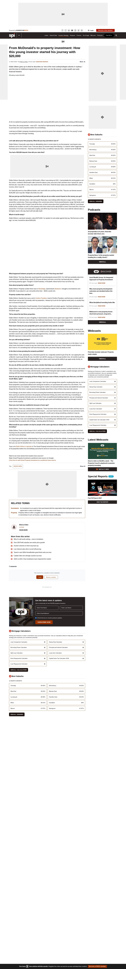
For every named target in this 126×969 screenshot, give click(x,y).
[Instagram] (75, 30)
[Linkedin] (69, 30)
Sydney (78, 67)
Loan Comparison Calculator (19, 642)
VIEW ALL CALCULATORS (18, 670)
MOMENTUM (22, 30)
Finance (79, 35)
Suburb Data (53, 35)
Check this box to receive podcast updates (49, 618)
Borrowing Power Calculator (19, 647)
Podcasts (100, 35)
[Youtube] (72, 30)
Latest (46, 35)
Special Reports (100, 476)
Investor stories (18, 466)
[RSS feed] (82, 30)
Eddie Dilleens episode (24, 446)
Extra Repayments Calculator (19, 658)
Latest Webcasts (98, 439)
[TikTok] (78, 30)
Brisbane (58, 289)
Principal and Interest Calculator (58, 647)
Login (92, 30)
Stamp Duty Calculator (55, 642)
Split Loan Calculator (17, 653)
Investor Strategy (63, 35)
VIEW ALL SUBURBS (16, 714)
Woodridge (41, 289)
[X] (65, 30)
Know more (23, 530)
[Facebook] (62, 30)
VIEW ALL (102, 262)
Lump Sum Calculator (55, 653)
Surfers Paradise (41, 298)
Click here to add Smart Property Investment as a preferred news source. (32, 460)
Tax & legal (86, 35)
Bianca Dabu (24, 61)
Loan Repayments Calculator (19, 664)
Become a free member (105, 30)
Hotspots (72, 35)
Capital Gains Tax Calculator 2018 (59, 658)
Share (81, 61)
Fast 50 (108, 35)
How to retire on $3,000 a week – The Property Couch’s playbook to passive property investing (101, 463)
